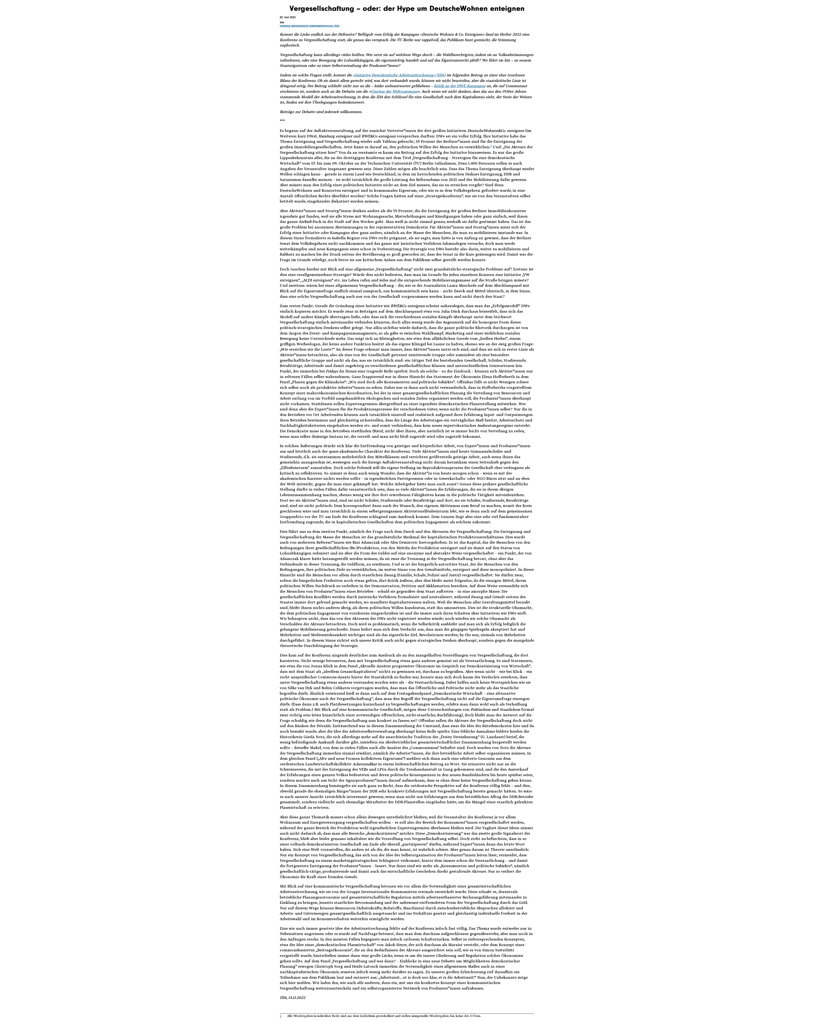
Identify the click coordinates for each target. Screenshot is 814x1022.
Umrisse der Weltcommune (394, 91)
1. (281, 1016)
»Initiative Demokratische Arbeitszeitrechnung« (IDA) (399, 75)
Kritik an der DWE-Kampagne (459, 86)
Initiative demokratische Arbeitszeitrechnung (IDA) (310, 25)
